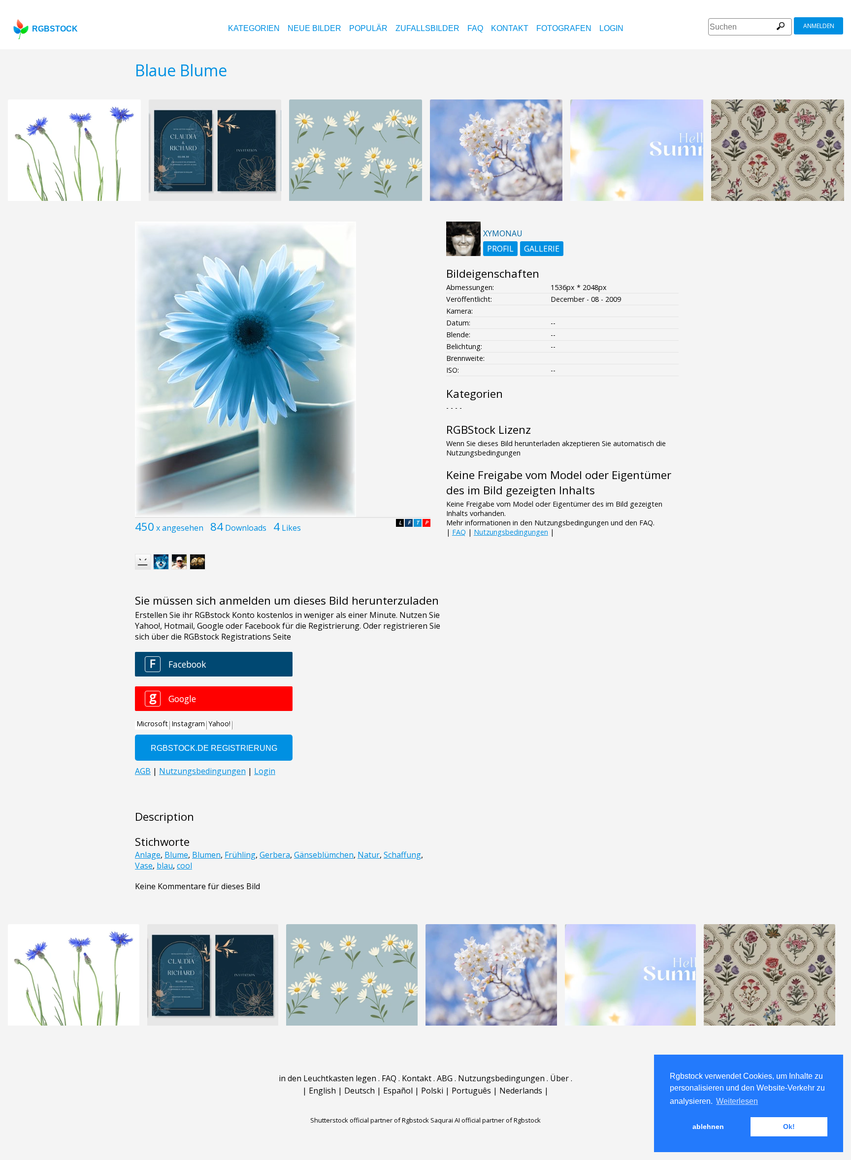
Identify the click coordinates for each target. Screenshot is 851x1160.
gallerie (541, 248)
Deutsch (359, 1090)
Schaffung (402, 854)
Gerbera (275, 854)
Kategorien (254, 28)
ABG (445, 1078)
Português (471, 1090)
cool (184, 865)
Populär (368, 28)
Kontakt (509, 28)
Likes (291, 527)
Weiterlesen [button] (737, 1101)
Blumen (206, 854)
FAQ (475, 28)
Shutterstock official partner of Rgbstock (369, 1120)
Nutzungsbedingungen (511, 532)
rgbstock (55, 29)
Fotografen (563, 28)
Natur (369, 854)
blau (165, 865)
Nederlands (520, 1090)
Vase (144, 865)
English (322, 1090)
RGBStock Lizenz (488, 429)
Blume (176, 854)
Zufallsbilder (427, 28)
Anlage (148, 854)
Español (398, 1090)
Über (559, 1078)
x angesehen (179, 527)
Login (611, 28)
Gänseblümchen (324, 854)
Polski (432, 1090)
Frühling (240, 854)
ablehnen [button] (708, 1126)
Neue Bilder (314, 28)
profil (500, 248)
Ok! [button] (789, 1126)
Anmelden (818, 26)
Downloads (245, 527)
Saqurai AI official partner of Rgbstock (485, 1120)
